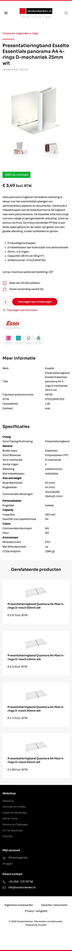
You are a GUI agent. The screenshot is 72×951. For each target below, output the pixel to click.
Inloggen (8, 863)
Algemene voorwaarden (19, 905)
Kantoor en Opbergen (15, 824)
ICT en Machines (13, 830)
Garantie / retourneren (54, 905)
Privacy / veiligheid (36, 911)
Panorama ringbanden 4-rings (20, 33)
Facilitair (8, 836)
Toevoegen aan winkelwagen (35, 301)
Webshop (8, 800)
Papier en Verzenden (15, 812)
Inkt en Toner (10, 818)
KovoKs (42, 925)
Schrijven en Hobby (14, 806)
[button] (6, 13)
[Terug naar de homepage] (36, 13)
